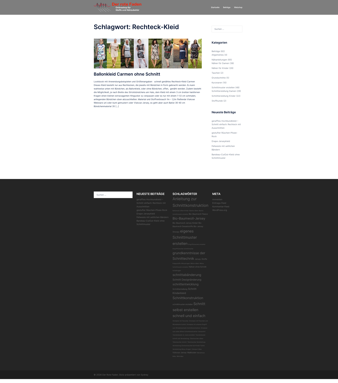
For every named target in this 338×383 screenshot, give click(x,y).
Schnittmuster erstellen (223, 87)
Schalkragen (177, 270)
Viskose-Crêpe (197, 349)
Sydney (144, 374)
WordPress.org (219, 210)
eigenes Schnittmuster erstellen (185, 237)
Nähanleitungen (219, 59)
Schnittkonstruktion (188, 298)
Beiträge (226, 7)
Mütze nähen (195, 263)
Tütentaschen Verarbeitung (196, 342)
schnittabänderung (187, 275)
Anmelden (217, 199)
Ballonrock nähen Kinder (181, 211)
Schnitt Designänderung (187, 279)
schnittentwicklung (186, 284)
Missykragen (185, 263)
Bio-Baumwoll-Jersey (189, 218)
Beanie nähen (193, 211)
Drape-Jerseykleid (221, 141)
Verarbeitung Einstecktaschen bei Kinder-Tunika (189, 346)
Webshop (238, 7)
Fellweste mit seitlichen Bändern (152, 217)
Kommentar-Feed (220, 206)
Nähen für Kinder (220, 68)
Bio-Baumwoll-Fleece (198, 214)
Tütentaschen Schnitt (180, 342)
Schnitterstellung (180, 289)
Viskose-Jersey (180, 352)
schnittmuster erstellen (183, 304)
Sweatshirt (201, 331)
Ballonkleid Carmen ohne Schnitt (127, 74)
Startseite (215, 7)
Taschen (216, 73)
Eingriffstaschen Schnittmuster (183, 249)
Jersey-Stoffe (201, 259)
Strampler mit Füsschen (180, 321)
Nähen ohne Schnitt (197, 267)
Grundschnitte (219, 77)
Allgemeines (218, 54)
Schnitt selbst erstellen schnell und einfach (189, 310)
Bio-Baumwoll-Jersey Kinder (185, 223)
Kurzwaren (217, 82)
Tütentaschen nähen (196, 338)
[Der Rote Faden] (117, 7)
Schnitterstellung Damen (224, 91)
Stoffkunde (217, 100)
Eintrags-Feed (219, 203)
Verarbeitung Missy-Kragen (182, 349)
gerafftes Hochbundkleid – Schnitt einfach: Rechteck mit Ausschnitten (226, 124)
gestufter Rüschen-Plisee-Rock (152, 210)
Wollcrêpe (180, 356)
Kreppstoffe (177, 263)
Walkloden (191, 352)
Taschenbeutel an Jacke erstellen (184, 335)
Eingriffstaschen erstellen (196, 244)
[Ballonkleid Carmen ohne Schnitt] (148, 53)
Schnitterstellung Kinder (224, 96)
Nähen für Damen (220, 63)
